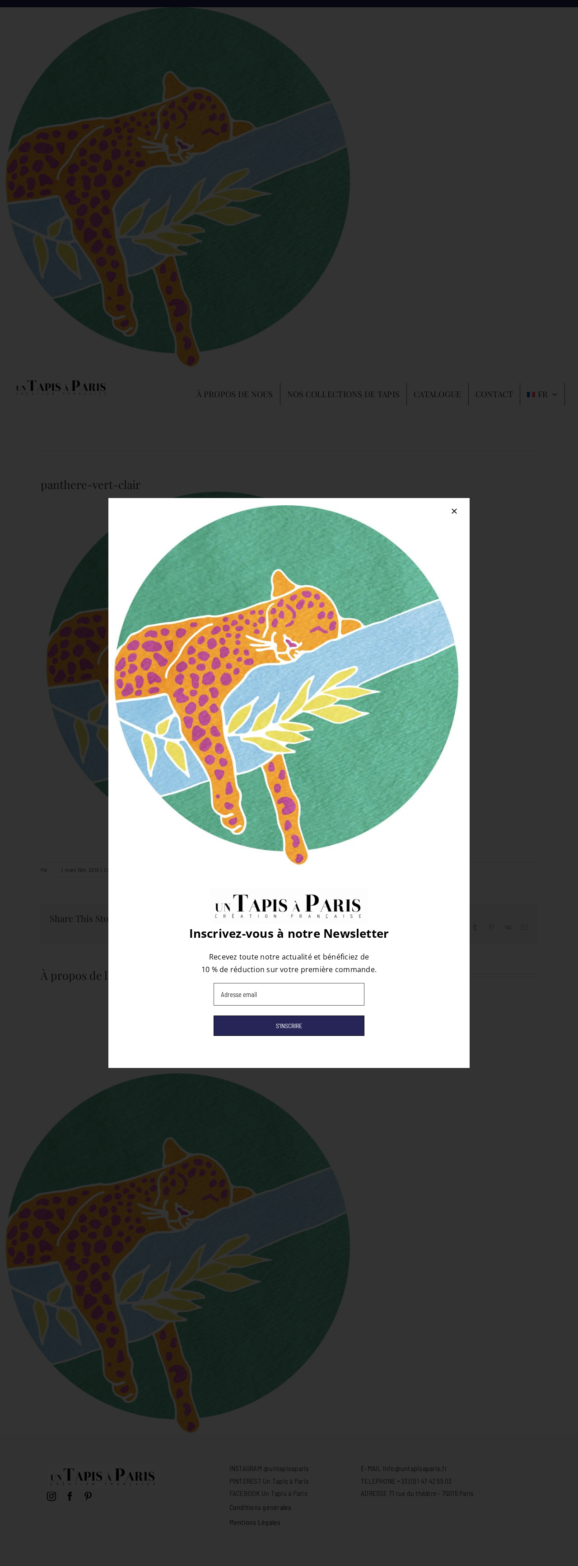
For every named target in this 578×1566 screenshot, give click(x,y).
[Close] (454, 511)
